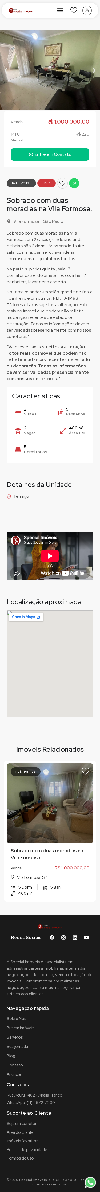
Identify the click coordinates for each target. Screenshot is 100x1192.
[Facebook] (52, 937)
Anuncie (14, 1074)
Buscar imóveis (20, 1028)
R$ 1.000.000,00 (72, 868)
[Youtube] (86, 937)
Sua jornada (17, 1046)
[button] (60, 10)
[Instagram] (63, 937)
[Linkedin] (75, 937)
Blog (11, 1056)
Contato (15, 1065)
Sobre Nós (16, 1018)
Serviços (15, 1037)
